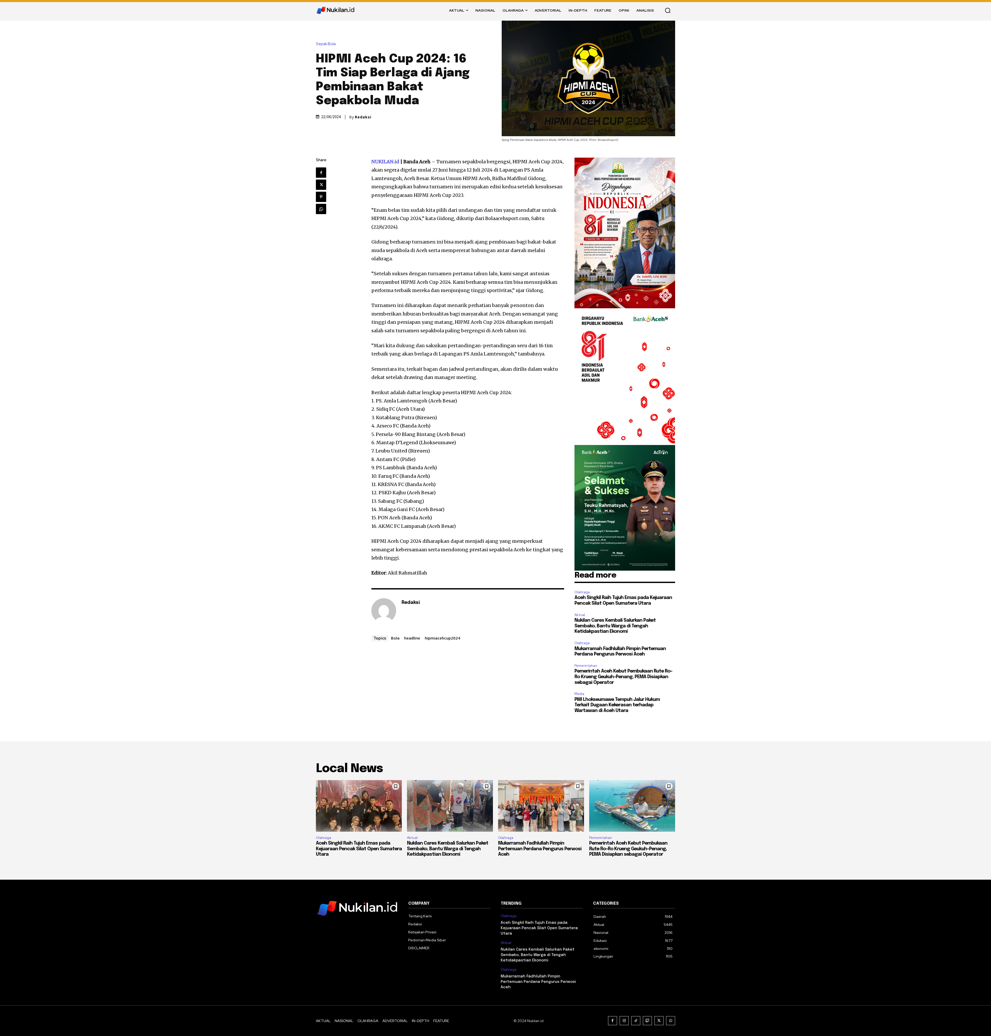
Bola (395, 638)
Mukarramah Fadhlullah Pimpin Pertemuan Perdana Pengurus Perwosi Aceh (539, 849)
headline (412, 638)
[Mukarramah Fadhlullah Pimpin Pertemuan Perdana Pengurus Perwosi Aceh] (541, 806)
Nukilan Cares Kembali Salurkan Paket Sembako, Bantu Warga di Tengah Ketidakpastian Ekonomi (615, 626)
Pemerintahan (585, 665)
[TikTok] (635, 1020)
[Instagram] (624, 1020)
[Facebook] (321, 172)
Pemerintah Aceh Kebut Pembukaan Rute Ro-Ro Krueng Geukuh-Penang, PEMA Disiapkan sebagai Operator (623, 677)
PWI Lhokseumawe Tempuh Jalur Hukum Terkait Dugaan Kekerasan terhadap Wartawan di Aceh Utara (617, 705)
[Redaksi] (383, 610)
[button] (667, 10)
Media (579, 694)
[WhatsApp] (321, 209)
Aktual (579, 615)
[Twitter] (321, 185)
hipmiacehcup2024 (442, 638)
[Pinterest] (321, 197)
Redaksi (363, 117)
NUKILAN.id (385, 162)
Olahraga (582, 592)
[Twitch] (647, 1020)
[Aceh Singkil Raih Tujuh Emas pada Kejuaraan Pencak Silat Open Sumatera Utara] (359, 806)
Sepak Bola (326, 44)
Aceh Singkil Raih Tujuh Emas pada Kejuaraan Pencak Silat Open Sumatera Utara (359, 849)
